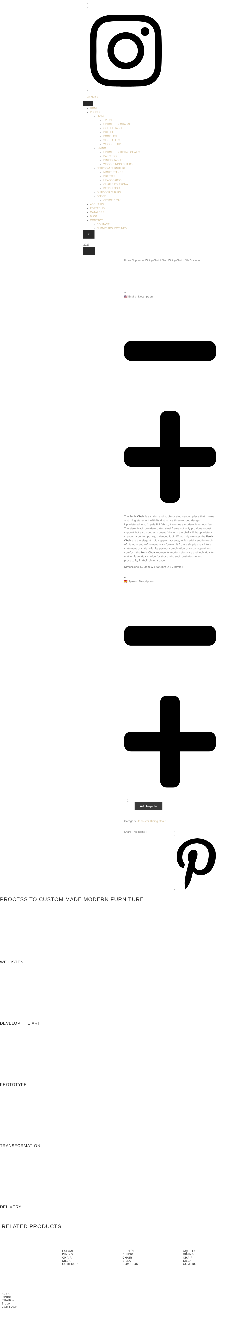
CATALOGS (97, 212)
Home (127, 260)
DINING (101, 148)
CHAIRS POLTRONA (115, 184)
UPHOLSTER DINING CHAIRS (121, 152)
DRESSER (109, 176)
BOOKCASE (110, 136)
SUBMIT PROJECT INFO (112, 228)
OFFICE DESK (111, 200)
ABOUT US (97, 204)
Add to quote (148, 806)
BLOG (93, 216)
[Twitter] (91, 3)
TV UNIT (108, 120)
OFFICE (101, 196)
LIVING (101, 116)
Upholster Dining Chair (146, 260)
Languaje (92, 96)
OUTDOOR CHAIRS (109, 192)
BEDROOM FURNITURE (111, 168)
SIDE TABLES (111, 140)
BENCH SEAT (111, 188)
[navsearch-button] (84, 240)
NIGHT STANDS (113, 172)
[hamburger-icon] (88, 103)
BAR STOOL (110, 156)
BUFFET (108, 132)
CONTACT (96, 220)
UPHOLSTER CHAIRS (116, 124)
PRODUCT (96, 112)
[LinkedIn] (91, 7)
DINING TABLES (113, 160)
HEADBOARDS (112, 180)
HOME (94, 108)
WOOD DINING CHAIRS (117, 164)
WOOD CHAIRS (112, 144)
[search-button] (89, 251)
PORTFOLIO (97, 208)
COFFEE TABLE (113, 128)
